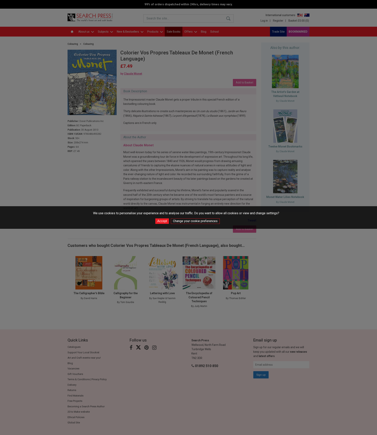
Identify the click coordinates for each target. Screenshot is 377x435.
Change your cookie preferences (195, 221)
